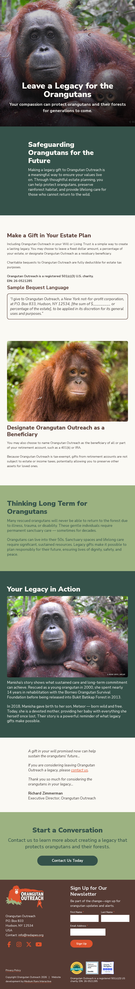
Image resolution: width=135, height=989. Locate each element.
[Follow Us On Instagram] (18, 944)
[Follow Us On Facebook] (9, 944)
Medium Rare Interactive (37, 981)
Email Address (79, 926)
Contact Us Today (67, 860)
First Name (77, 912)
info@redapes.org (31, 935)
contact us (79, 770)
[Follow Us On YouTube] (38, 944)
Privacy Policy (13, 970)
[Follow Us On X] (28, 944)
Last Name (107, 912)
